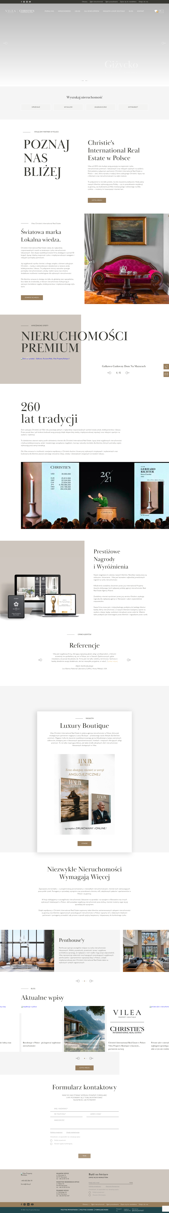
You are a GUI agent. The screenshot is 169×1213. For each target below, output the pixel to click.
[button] (84, 80)
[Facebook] (21, 2)
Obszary (84, 2)
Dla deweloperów (91, 11)
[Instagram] (24, 2)
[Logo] (19, 11)
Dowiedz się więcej (32, 297)
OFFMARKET (133, 107)
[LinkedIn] (27, 2)
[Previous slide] (41, 660)
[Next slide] (128, 660)
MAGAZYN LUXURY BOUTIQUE (114, 11)
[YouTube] (30, 2)
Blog (131, 11)
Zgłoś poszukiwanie (111, 2)
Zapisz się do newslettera (128, 2)
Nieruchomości (64, 11)
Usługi (77, 11)
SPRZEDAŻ (36, 107)
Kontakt (140, 11)
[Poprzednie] (6, 43)
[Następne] (163, 43)
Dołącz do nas (143, 2)
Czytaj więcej (97, 200)
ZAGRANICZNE (101, 107)
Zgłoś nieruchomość (96, 2)
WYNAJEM (68, 107)
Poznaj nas (49, 11)
